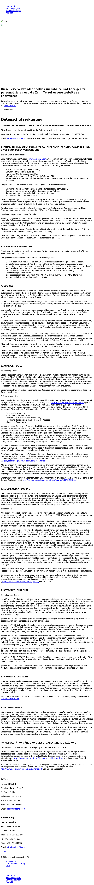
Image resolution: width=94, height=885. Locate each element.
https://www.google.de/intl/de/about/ (67, 402)
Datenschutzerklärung (15, 863)
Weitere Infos (10, 105)
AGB (8, 866)
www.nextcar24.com (38, 159)
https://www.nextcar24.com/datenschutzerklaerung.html (38, 758)
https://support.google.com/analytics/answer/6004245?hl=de (49, 480)
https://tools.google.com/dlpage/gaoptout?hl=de (23, 461)
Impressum (11, 861)
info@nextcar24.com (16, 138)
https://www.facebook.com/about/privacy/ (20, 581)
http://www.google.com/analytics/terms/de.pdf (21, 769)
